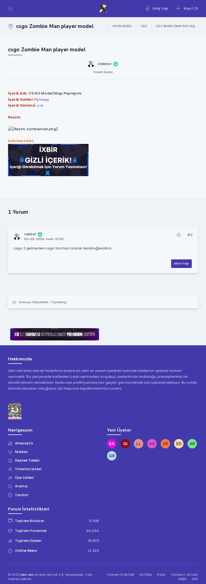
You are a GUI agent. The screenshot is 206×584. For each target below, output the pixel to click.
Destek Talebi (27, 460)
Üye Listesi (24, 477)
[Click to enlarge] (33, 129)
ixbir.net (27, 574)
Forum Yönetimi (120, 575)
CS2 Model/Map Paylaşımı (177, 26)
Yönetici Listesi (28, 468)
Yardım (21, 495)
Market (21, 451)
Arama (21, 486)
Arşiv (182, 579)
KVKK (161, 575)
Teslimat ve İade (184, 575)
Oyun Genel (122, 26)
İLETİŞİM (145, 575)
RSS (195, 579)
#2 (190, 234)
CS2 (144, 26)
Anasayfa (24, 443)
